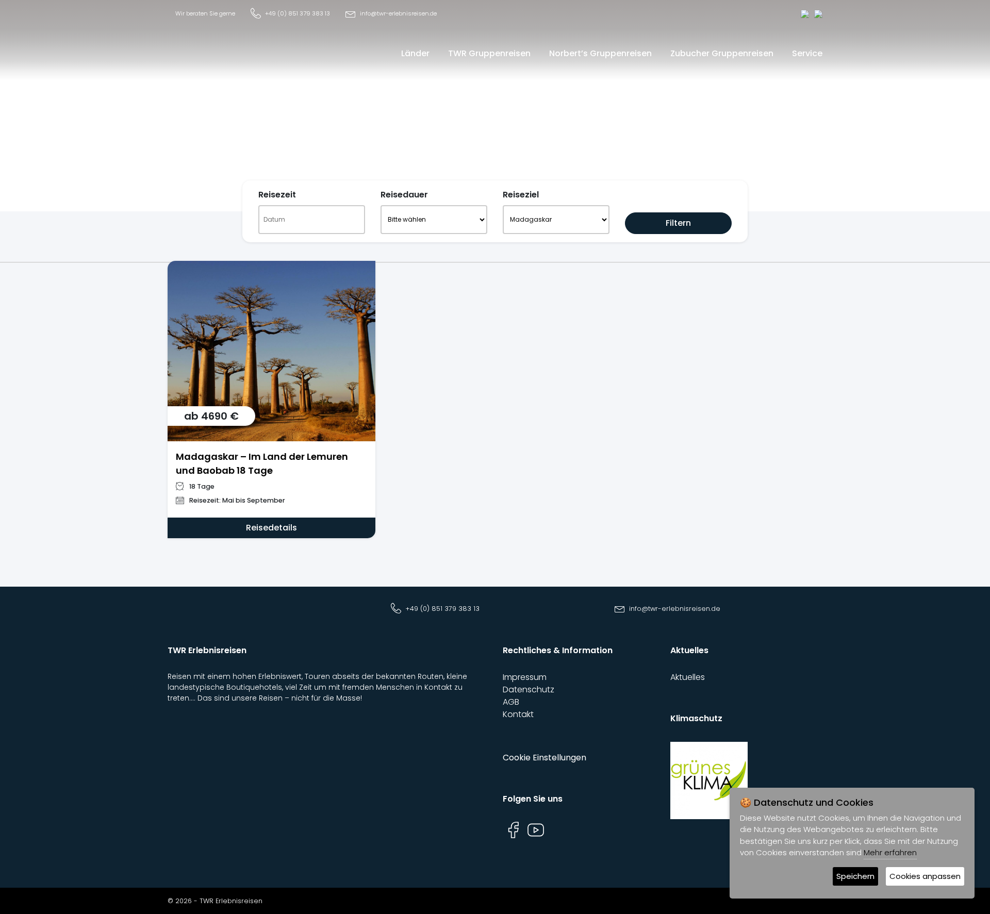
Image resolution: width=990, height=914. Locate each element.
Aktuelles (687, 677)
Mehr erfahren (890, 852)
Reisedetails (271, 528)
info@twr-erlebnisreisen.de (398, 13)
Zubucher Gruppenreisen (721, 53)
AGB (511, 702)
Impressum (525, 677)
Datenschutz (528, 689)
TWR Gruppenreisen (489, 53)
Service (807, 53)
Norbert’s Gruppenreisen (600, 53)
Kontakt (518, 714)
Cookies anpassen (925, 876)
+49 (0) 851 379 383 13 (297, 13)
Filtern (678, 223)
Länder (415, 53)
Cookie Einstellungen (544, 757)
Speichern (855, 876)
